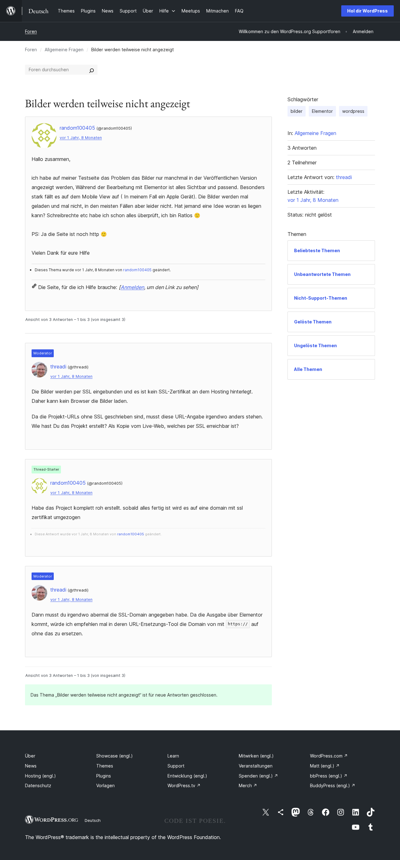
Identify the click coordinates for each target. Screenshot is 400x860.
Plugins (103, 775)
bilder (296, 111)
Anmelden (132, 287)
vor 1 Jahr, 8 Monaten (81, 137)
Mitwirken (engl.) (256, 755)
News (31, 765)
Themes (104, 765)
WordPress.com (329, 755)
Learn (173, 755)
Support (176, 765)
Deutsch (93, 820)
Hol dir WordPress (367, 10)
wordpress (353, 111)
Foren (31, 31)
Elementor (322, 111)
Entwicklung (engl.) (187, 775)
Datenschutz (38, 785)
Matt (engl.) (325, 765)
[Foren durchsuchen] (92, 70)
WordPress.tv (184, 785)
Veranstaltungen (255, 765)
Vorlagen (105, 785)
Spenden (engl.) (258, 775)
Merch (248, 785)
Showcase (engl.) (114, 755)
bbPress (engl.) (329, 775)
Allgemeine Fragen (64, 49)
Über (30, 755)
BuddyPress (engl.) (332, 785)
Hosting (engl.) (40, 775)
